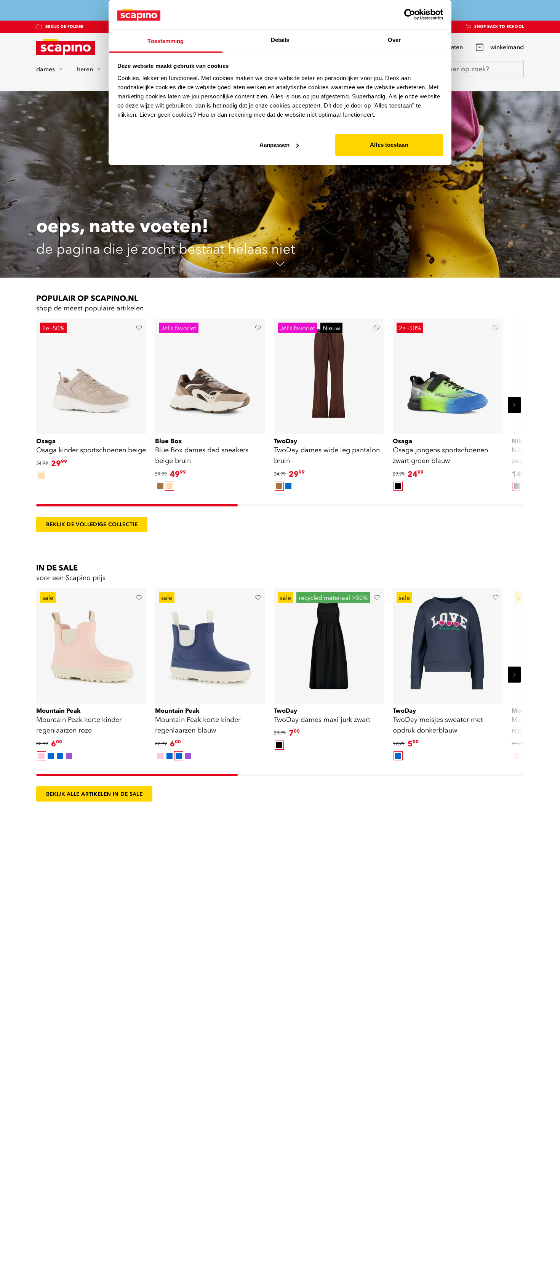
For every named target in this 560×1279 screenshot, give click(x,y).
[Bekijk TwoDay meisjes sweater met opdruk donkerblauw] (448, 643)
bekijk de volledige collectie (92, 524)
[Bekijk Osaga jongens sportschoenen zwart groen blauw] (448, 374)
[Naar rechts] (514, 405)
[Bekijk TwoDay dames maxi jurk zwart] (329, 643)
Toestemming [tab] (165, 41)
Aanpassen (274, 144)
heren (85, 69)
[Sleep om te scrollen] (137, 505)
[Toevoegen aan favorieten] (139, 328)
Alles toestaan (389, 144)
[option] (41, 475)
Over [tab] (394, 40)
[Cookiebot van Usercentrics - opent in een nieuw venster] (409, 14)
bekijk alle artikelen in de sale (94, 794)
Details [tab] (280, 40)
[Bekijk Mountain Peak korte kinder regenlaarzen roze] (91, 643)
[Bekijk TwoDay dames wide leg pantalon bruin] (329, 374)
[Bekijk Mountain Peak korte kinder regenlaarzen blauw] (210, 643)
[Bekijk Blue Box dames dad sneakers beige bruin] (210, 374)
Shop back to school (499, 26)
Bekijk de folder (64, 26)
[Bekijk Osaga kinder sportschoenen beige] (91, 374)
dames (45, 69)
